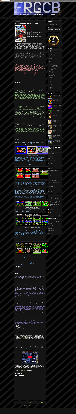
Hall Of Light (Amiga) (51, 160)
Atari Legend (50, 149)
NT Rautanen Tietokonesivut (53, 170)
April (51, 72)
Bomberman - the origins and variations (57, 101)
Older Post (43, 402)
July (51, 62)
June (51, 64)
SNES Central (50, 177)
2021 (50, 78)
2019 (50, 81)
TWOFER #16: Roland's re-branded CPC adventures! (57, 126)
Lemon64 (50, 161)
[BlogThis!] (28, 370)
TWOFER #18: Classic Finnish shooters (56, 121)
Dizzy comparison (23, 338)
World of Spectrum (51, 191)
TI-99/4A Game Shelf (51, 186)
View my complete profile (52, 24)
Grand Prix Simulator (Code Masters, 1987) (54, 66)
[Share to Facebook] (30, 370)
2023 (50, 54)
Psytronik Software (53, 212)
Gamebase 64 (50, 156)
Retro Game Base (51, 228)
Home (30, 402)
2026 (50, 50)
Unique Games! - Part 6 (56, 95)
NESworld (50, 168)
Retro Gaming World (51, 230)
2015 (50, 87)
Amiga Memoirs (52, 209)
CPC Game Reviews (51, 153)
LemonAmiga (50, 163)
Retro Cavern (50, 226)
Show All (60, 215)
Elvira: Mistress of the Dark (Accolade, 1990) (56, 141)
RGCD (51, 200)
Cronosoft (50, 223)
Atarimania (50, 151)
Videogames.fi (50, 188)
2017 (50, 84)
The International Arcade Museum (54, 184)
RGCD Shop (50, 233)
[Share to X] (29, 370)
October (51, 58)
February (52, 75)
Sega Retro (50, 175)
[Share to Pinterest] (31, 370)
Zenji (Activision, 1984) (56, 110)
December (52, 55)
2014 (50, 88)
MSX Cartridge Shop (51, 225)
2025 (50, 51)
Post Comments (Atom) (32, 405)
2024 (50, 53)
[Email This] (27, 370)
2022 (50, 77)
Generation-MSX (51, 158)
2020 (50, 80)
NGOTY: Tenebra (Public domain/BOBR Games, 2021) (54, 68)
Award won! (55, 115)
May (51, 71)
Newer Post (17, 402)
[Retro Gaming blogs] (53, 45)
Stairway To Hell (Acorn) (52, 180)
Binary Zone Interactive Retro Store (54, 221)
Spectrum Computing (51, 178)
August (51, 61)
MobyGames (50, 165)
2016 (50, 85)
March (51, 74)
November (52, 57)
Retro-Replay (50, 173)
